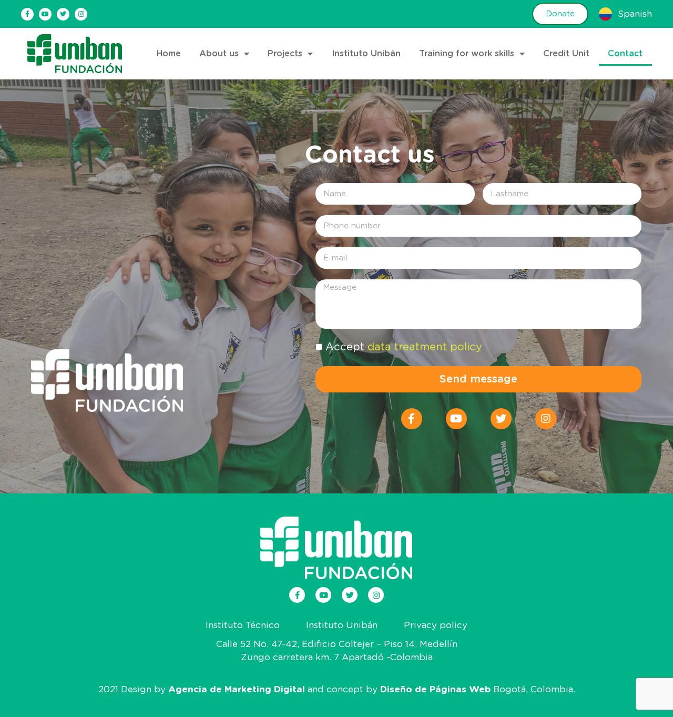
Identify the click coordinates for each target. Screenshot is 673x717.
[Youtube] (45, 14)
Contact (625, 53)
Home (169, 53)
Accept (403, 347)
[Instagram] (81, 14)
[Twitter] (63, 14)
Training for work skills (466, 53)
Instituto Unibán (366, 53)
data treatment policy (425, 347)
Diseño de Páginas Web (435, 689)
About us (219, 53)
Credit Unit (566, 53)
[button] (560, 14)
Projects (285, 53)
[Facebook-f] (27, 14)
